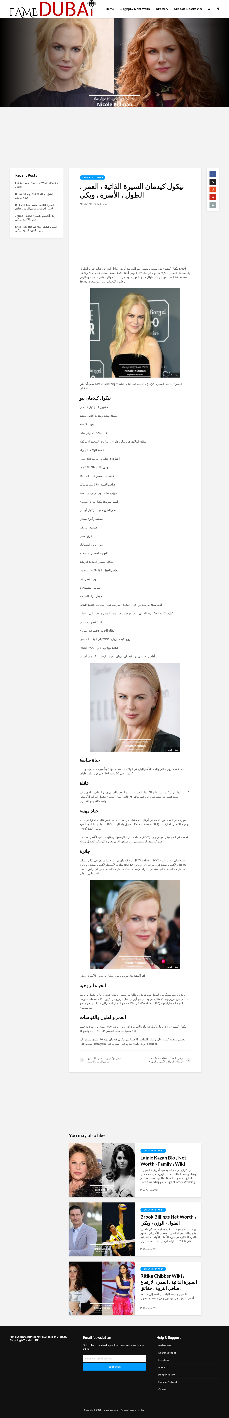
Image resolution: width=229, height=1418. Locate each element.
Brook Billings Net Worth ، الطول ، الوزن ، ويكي (168, 1220)
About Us (163, 1367)
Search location (167, 1352)
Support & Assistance (188, 9)
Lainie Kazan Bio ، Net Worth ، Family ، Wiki (163, 1161)
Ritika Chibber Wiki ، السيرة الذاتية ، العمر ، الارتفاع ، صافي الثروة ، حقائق (168, 1282)
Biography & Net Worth (135, 9)
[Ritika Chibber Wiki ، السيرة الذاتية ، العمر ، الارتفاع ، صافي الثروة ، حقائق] (102, 1288)
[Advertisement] (114, 138)
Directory (162, 9)
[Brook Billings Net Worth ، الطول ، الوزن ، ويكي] (102, 1229)
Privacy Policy (166, 1374)
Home (110, 9)
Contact (162, 1389)
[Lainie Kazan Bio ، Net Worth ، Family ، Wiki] (102, 1170)
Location (163, 1360)
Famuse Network (167, 1382)
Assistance (164, 1345)
